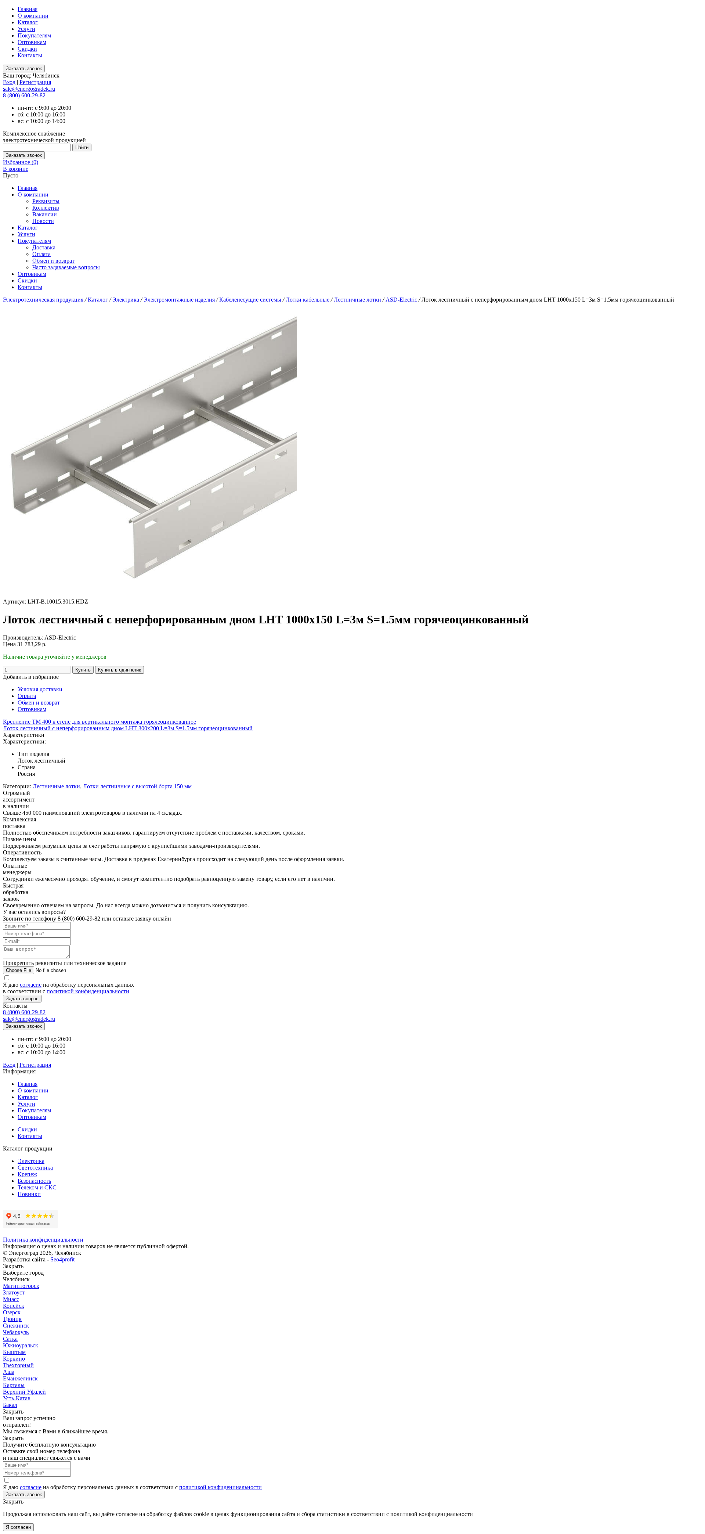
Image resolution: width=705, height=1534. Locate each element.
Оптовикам (32, 42)
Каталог (28, 22)
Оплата (41, 254)
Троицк (12, 1319)
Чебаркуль (16, 1332)
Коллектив (45, 208)
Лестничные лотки (358, 299)
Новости (43, 221)
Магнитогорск (21, 1286)
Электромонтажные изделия (180, 299)
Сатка (10, 1339)
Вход (9, 82)
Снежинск (16, 1325)
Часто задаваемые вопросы (66, 267)
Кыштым (14, 1352)
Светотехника (35, 1167)
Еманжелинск (20, 1378)
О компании (33, 15)
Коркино (14, 1358)
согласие (30, 985)
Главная (27, 9)
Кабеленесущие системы (251, 299)
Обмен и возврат (53, 261)
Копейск (13, 1306)
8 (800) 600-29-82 (24, 95)
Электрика (126, 299)
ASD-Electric (402, 299)
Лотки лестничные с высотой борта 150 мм (137, 786)
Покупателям (34, 35)
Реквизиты (45, 201)
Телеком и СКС (37, 1187)
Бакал (10, 1405)
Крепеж (27, 1174)
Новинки (29, 1194)
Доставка (43, 247)
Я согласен (18, 1527)
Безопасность (34, 1181)
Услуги (26, 29)
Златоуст (14, 1292)
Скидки (27, 49)
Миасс (11, 1299)
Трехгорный (18, 1365)
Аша (8, 1372)
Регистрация (35, 82)
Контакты (30, 55)
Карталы (14, 1385)
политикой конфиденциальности (88, 991)
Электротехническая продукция (44, 299)
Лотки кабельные (308, 299)
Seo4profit (62, 1259)
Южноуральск (20, 1345)
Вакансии (44, 214)
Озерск (12, 1312)
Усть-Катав (16, 1398)
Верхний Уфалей (24, 1392)
